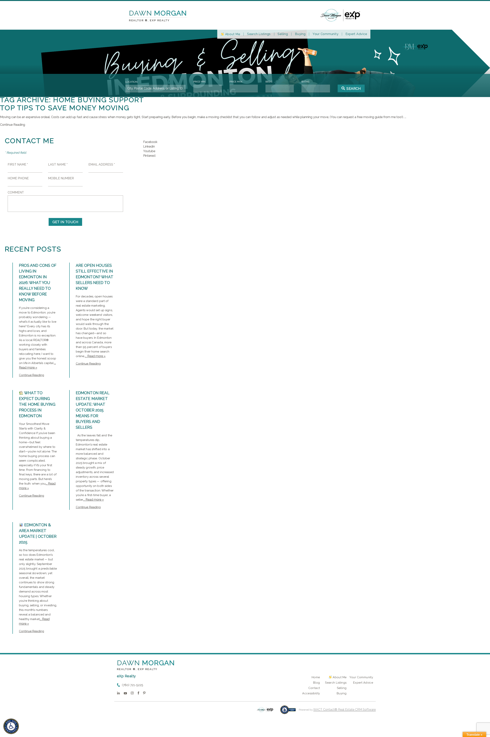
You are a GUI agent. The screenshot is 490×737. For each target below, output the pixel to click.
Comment (16, 192)
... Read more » (95, 356)
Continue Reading (12, 125)
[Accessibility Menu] (11, 726)
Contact (314, 688)
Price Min (199, 81)
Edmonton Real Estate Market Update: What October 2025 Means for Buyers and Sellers (92, 410)
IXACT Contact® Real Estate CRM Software (344, 709)
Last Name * (58, 164)
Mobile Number (61, 178)
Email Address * (101, 164)
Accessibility (311, 693)
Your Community (326, 34)
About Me (232, 34)
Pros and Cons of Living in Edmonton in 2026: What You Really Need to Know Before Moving (37, 282)
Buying (300, 34)
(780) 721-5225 (132, 685)
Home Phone (18, 178)
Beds (268, 81)
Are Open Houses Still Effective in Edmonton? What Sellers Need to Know (94, 277)
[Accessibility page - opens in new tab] (288, 711)
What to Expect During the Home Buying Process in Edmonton (37, 404)
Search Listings (259, 34)
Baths (305, 81)
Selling (283, 34)
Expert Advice (356, 34)
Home (316, 677)
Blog (316, 682)
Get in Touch (65, 222)
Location (131, 81)
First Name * (18, 164)
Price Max (235, 81)
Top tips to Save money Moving (64, 108)
